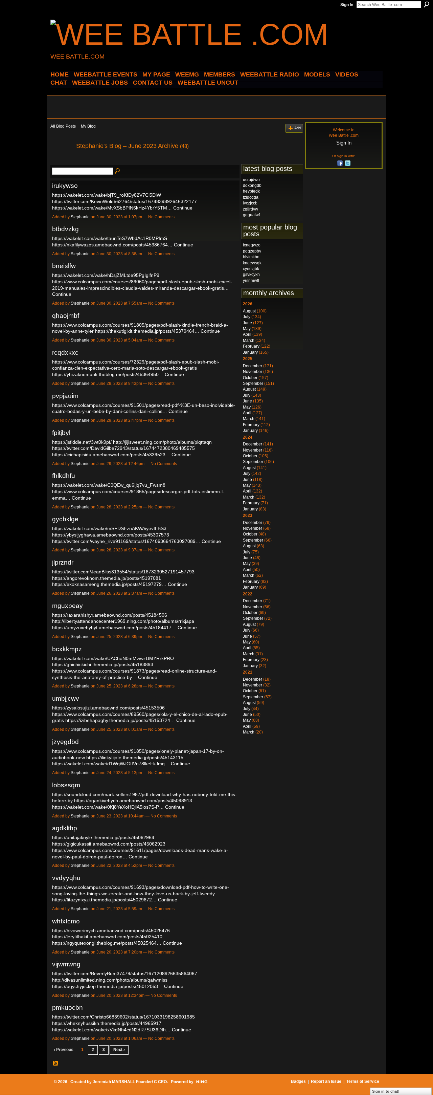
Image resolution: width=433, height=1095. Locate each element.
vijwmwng (66, 964)
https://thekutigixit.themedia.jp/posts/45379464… (147, 331)
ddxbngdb (252, 185)
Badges (298, 1081)
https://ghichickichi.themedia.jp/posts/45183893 (102, 664)
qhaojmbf (65, 315)
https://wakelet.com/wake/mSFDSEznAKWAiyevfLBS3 (109, 528)
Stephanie (80, 217)
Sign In (346, 4)
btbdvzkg (65, 229)
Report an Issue (326, 1081)
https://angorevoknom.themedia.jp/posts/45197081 (106, 578)
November (252, 371)
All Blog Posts (63, 126)
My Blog (88, 126)
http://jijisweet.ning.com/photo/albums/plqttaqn (162, 442)
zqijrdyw (250, 209)
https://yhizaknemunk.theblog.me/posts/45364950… (107, 374)
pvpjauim (65, 395)
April (247, 334)
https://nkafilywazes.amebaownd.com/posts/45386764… (112, 244)
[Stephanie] (61, 161)
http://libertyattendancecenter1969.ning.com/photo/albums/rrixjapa (123, 621)
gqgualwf (251, 215)
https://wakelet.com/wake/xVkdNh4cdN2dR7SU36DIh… (111, 1029)
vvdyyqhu (66, 877)
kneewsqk (252, 263)
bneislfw (64, 265)
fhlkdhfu (63, 475)
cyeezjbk (251, 268)
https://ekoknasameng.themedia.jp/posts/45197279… (109, 584)
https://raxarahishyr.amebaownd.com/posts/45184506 (109, 615)
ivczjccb (250, 203)
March (248, 340)
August (249, 311)
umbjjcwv (65, 698)
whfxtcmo (66, 921)
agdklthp (64, 828)
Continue (182, 208)
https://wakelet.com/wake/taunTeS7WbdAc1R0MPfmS (109, 238)
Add (297, 128)
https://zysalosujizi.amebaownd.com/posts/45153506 (108, 707)
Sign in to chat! (386, 1091)
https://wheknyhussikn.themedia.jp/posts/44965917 (106, 1023)
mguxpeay (67, 605)
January (250, 352)
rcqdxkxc (65, 352)
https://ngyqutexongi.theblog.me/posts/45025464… (106, 943)
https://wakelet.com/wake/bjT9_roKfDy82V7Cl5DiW (106, 195)
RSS (56, 1063)
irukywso (65, 185)
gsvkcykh (251, 274)
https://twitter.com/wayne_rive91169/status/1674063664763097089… (126, 541)
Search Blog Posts (118, 171)
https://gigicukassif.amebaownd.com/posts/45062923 (108, 844)
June (247, 323)
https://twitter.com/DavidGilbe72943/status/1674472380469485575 (123, 448)
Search (426, 4)
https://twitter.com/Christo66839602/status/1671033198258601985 (123, 1017)
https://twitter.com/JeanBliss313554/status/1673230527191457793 (123, 571)
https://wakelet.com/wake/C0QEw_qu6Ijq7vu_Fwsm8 (108, 485)
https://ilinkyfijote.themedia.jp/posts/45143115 (134, 757)
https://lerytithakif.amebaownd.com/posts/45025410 (107, 936)
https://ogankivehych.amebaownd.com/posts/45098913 (133, 800)
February (251, 346)
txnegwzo (251, 245)
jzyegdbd (65, 741)
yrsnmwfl (251, 280)
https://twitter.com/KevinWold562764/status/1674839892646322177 (124, 201)
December (252, 366)
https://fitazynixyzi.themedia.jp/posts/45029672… (104, 899)
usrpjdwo (251, 179)
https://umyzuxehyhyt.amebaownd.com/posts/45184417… (114, 627)
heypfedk (251, 191)
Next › (119, 1049)
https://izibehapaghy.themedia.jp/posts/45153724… (120, 720)
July (246, 316)
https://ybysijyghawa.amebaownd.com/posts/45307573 (110, 535)
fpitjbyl (61, 432)
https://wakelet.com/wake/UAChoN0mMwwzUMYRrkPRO (113, 658)
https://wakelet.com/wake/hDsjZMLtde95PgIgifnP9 (105, 275)
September (253, 383)
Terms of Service (362, 1081)
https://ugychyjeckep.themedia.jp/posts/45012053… (107, 986)
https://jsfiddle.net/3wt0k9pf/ (82, 442)
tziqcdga (250, 197)
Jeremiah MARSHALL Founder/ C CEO (130, 1081)
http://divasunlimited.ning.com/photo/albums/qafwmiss (109, 980)
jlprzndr (62, 562)
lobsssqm (66, 785)
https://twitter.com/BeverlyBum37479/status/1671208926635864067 (124, 973)
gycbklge (65, 519)
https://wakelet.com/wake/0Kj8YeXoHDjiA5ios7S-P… (108, 807)
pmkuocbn (67, 1007)
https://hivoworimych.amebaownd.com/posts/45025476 (111, 930)
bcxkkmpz (67, 649)
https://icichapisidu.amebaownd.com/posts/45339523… (111, 454)
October (250, 377)
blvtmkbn (251, 257)
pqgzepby (252, 251)
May (247, 328)
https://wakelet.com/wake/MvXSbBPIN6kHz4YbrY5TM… (112, 208)
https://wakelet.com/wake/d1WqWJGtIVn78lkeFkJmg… (110, 763)
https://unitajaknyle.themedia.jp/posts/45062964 (103, 837)
